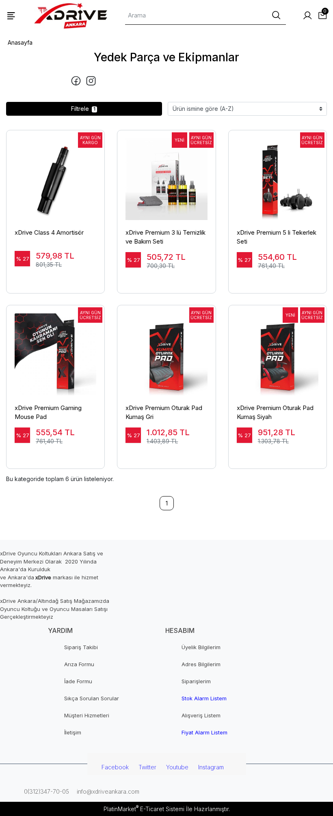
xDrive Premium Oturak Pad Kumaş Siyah (275, 412)
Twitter (147, 767)
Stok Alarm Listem (204, 698)
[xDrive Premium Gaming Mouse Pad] (55, 350)
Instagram (211, 767)
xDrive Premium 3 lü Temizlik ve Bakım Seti (165, 237)
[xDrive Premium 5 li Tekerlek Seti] (278, 175)
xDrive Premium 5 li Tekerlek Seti (276, 237)
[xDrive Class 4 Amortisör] (55, 175)
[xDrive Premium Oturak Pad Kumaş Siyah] (278, 350)
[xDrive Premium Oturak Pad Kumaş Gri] (166, 350)
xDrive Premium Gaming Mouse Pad (48, 412)
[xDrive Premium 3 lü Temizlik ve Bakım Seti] (166, 175)
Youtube (177, 767)
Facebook (115, 767)
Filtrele (83, 108)
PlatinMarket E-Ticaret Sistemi (144, 808)
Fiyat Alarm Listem (204, 732)
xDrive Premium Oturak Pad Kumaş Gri (163, 412)
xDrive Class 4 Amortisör (49, 232)
